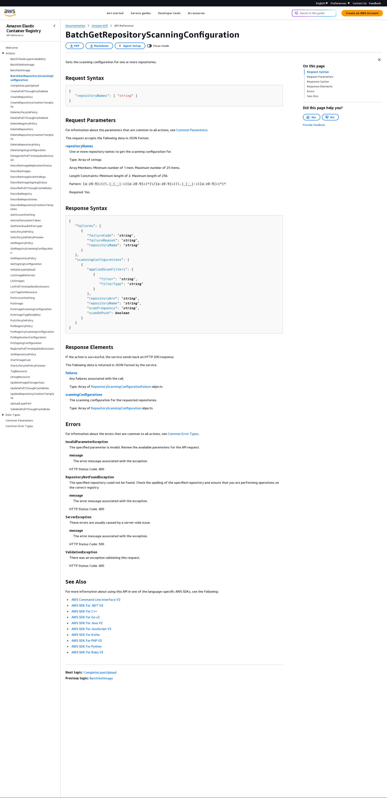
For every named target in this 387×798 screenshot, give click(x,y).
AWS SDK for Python (87, 646)
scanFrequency (102, 308)
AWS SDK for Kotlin (86, 635)
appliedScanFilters (107, 269)
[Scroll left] (103, 13)
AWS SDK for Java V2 (87, 623)
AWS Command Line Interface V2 (96, 599)
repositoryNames (92, 96)
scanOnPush (99, 313)
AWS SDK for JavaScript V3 (91, 629)
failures (85, 226)
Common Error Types (183, 434)
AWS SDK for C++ (84, 611)
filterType (111, 284)
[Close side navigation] (54, 26)
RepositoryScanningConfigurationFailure (121, 386)
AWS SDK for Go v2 (86, 617)
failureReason (102, 240)
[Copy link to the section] (62, 78)
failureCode (100, 235)
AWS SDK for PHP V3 (87, 640)
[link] (124, 26)
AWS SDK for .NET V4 (87, 605)
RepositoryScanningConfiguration (116, 408)
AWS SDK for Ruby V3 (87, 652)
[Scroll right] (207, 13)
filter (107, 279)
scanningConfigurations (99, 260)
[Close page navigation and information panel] (379, 59)
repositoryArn (102, 298)
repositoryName (103, 245)
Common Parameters (191, 130)
